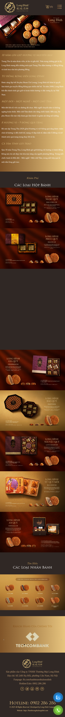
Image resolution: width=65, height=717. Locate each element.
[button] (21, 644)
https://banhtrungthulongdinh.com (35, 710)
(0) (51, 6)
